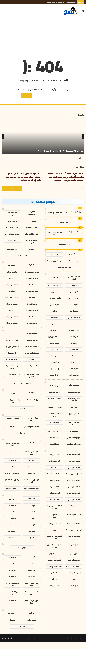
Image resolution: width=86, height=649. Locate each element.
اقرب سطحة (12, 353)
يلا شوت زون (31, 620)
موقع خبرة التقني (74, 317)
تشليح (31, 359)
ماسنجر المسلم (64, 244)
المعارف (74, 343)
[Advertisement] (43, 35)
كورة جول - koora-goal (31, 452)
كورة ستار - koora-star (12, 444)
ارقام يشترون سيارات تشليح (31, 375)
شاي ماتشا (74, 585)
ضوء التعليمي (74, 253)
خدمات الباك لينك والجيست (32, 212)
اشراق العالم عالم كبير (54, 407)
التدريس (74, 407)
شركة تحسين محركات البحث (54, 233)
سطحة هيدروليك (12, 340)
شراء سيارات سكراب (12, 359)
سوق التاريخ (12, 221)
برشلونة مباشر (12, 272)
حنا (74, 579)
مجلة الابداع (54, 330)
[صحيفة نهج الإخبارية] (71, 11)
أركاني (73, 362)
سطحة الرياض (32, 333)
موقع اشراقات (74, 260)
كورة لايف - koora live (31, 584)
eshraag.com (29, 638)
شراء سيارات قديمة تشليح (21, 383)
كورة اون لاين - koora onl (31, 480)
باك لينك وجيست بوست (74, 423)
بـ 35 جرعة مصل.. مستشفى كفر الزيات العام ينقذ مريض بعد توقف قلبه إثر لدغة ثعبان (23, 177)
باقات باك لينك (54, 392)
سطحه (12, 333)
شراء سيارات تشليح (32, 365)
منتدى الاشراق (74, 413)
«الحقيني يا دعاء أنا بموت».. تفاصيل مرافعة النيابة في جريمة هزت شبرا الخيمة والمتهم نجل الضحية (65, 177)
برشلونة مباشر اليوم (12, 418)
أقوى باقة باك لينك (32, 234)
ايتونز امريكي (54, 467)
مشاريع (31, 249)
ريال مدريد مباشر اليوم (31, 419)
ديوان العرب (12, 240)
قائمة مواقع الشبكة (48, 638)
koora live (12, 460)
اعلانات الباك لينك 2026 (54, 414)
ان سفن (74, 285)
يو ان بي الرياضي (54, 431)
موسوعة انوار (74, 375)
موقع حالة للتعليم (73, 437)
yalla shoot (12, 265)
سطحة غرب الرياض (12, 346)
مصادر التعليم (54, 422)
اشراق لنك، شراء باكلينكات (74, 399)
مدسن (54, 323)
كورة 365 (31, 392)
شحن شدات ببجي (74, 536)
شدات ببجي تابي (54, 461)
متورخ (74, 323)
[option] (43, 137)
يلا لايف (22, 408)
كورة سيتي (12, 393)
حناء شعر (54, 573)
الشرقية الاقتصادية (54, 298)
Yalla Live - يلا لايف (12, 473)
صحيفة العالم (54, 444)
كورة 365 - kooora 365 (31, 488)
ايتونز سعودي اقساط (74, 473)
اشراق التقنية (54, 277)
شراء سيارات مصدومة (12, 374)
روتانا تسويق (74, 330)
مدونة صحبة (73, 368)
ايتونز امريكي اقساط (54, 523)
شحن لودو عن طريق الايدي (54, 546)
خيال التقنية (73, 291)
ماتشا (54, 579)
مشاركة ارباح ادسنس (54, 212)
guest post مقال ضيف (12, 213)
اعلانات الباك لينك (54, 398)
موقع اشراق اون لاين (54, 260)
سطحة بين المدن (32, 340)
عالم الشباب (64, 222)
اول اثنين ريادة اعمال (73, 212)
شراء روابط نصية (74, 392)
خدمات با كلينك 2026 (12, 234)
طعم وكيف (74, 355)
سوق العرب (32, 221)
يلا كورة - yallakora (12, 479)
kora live (12, 499)
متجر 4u (73, 505)
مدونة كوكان (54, 304)
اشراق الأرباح (54, 375)
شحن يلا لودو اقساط (54, 473)
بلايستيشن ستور (74, 560)
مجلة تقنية (74, 431)
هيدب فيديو (54, 343)
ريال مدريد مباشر (31, 278)
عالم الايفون (73, 304)
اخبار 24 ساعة (54, 437)
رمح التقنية (74, 349)
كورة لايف (31, 505)
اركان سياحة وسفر (64, 267)
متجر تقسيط (54, 486)
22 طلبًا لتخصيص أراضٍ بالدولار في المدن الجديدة (61, 2)
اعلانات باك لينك (12, 249)
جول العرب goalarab (32, 399)
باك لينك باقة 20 (31, 227)
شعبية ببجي (73, 553)
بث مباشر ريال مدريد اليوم (12, 400)
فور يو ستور (54, 499)
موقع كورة (22, 547)
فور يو (54, 529)
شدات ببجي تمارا (54, 454)
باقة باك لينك (73, 231)
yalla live (22, 433)
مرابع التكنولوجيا (54, 285)
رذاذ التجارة (54, 349)
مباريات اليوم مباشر (31, 272)
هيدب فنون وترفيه (74, 444)
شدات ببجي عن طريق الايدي (54, 507)
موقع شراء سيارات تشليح (12, 367)
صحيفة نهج (74, 311)
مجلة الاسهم (73, 298)
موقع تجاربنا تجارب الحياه (31, 241)
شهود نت (54, 355)
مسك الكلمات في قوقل (74, 277)
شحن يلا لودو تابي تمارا (54, 515)
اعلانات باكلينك (22, 255)
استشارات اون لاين (54, 336)
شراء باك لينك (74, 385)
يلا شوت (32, 265)
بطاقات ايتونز (54, 553)
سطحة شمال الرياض (31, 346)
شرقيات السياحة (54, 368)
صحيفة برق (54, 254)
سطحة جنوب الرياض (32, 353)
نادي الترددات (73, 336)
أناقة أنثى (54, 317)
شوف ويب (54, 291)
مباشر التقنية (54, 362)
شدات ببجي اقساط (73, 454)
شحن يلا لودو (73, 545)
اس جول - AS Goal (12, 488)
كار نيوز (54, 311)
